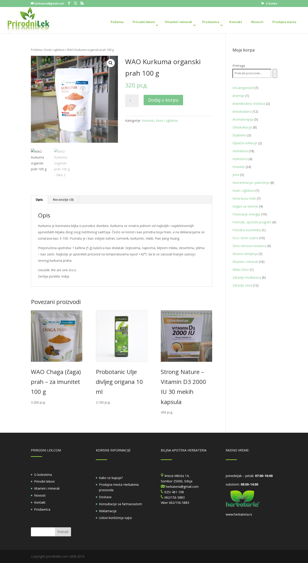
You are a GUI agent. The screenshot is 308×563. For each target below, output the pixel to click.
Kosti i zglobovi (54, 50)
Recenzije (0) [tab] (63, 199)
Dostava (105, 497)
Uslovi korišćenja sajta (115, 518)
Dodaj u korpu (163, 100)
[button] (111, 63)
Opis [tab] (39, 199)
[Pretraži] (275, 73)
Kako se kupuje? (111, 478)
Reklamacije (108, 511)
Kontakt (40, 502)
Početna (36, 50)
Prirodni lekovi (44, 481)
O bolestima (43, 474)
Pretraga (238, 65)
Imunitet (148, 120)
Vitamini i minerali (47, 488)
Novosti (40, 495)
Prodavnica (42, 509)
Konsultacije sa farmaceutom (120, 504)
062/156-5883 (179, 502)
